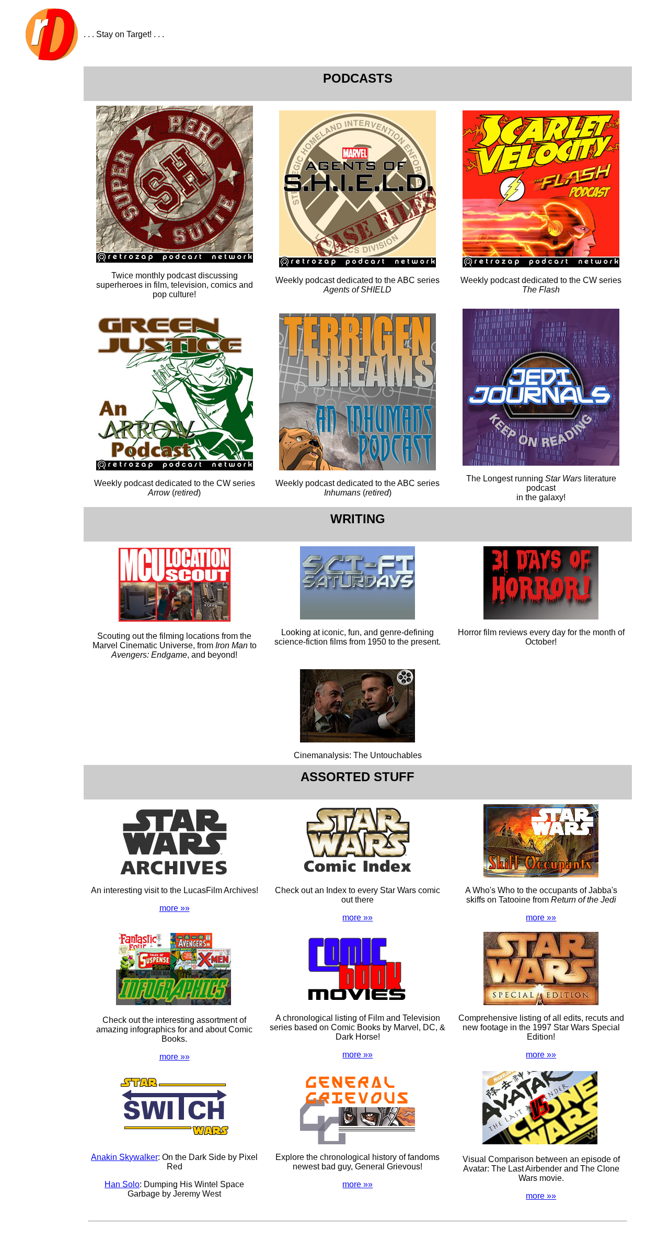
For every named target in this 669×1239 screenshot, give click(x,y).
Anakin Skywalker (124, 1157)
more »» (174, 908)
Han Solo (122, 1184)
